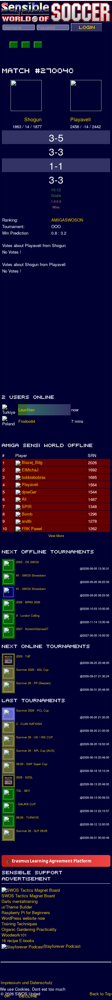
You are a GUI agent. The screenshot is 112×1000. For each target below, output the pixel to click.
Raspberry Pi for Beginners (26, 912)
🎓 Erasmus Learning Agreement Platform (48, 861)
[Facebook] (6, 973)
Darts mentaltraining (20, 901)
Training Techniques (19, 924)
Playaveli (80, 119)
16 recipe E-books (18, 940)
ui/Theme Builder (17, 907)
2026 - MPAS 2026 (28, 602)
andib (26, 521)
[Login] (86, 27)
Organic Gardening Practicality (29, 929)
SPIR (26, 506)
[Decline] (28, 996)
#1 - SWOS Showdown (31, 575)
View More (56, 535)
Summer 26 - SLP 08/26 (31, 831)
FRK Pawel (32, 528)
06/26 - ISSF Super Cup (31, 764)
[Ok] (6, 996)
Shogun (33, 119)
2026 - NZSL (24, 777)
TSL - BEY (23, 791)
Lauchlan (26, 410)
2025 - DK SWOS (27, 562)
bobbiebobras (34, 477)
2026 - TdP (23, 656)
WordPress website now (23, 918)
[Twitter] (17, 973)
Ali (24, 499)
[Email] (41, 973)
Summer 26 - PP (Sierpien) (33, 683)
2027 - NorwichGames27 (32, 629)
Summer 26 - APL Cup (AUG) (35, 751)
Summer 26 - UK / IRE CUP (34, 737)
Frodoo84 (26, 421)
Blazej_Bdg (32, 462)
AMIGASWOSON (67, 220)
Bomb (27, 514)
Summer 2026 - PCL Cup (32, 710)
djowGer (29, 492)
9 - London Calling (28, 616)
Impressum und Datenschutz (27, 982)
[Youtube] (29, 973)
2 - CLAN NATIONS (29, 724)
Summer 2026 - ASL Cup (32, 670)
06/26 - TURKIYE (27, 817)
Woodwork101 (14, 935)
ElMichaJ (30, 470)
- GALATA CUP (26, 804)
